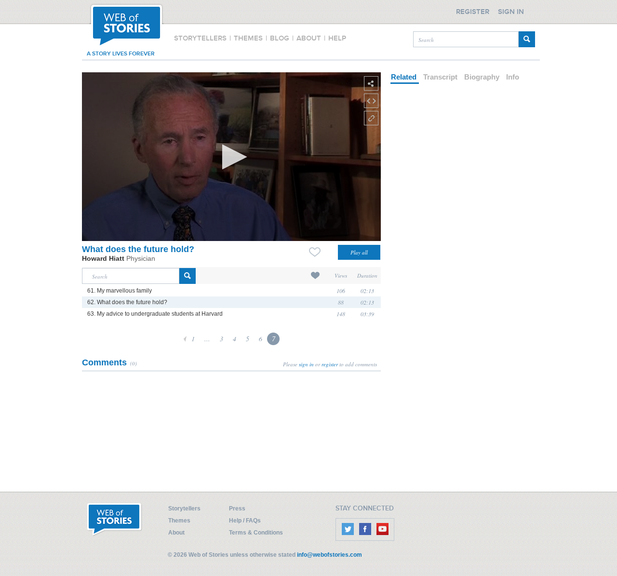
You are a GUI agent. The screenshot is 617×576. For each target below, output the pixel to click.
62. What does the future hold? (127, 302)
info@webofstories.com (329, 554)
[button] (231, 156)
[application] (231, 156)
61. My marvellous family (119, 290)
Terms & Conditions (256, 532)
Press (237, 508)
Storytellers (184, 508)
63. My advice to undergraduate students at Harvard (155, 313)
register (330, 364)
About (176, 532)
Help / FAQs (245, 520)
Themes (179, 520)
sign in (306, 364)
